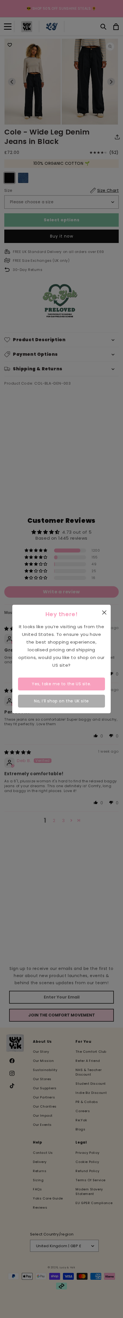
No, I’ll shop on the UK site (61, 701)
